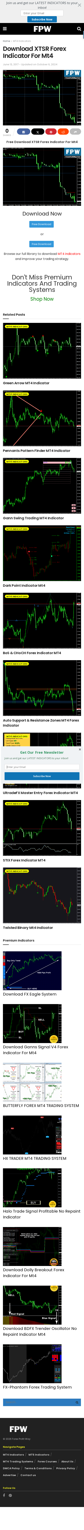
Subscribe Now (42, 776)
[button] (42, 752)
